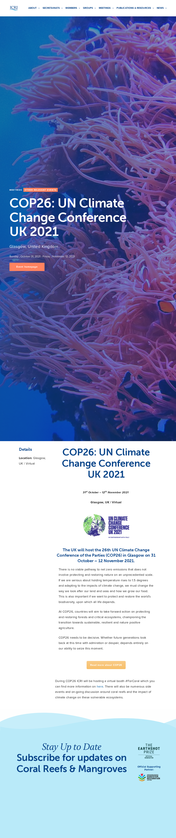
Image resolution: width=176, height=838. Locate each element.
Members (71, 8)
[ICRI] (13, 8)
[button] (27, 267)
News (160, 8)
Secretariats (51, 8)
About (32, 8)
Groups (88, 8)
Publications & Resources (134, 8)
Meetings (105, 8)
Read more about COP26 (106, 665)
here (100, 686)
